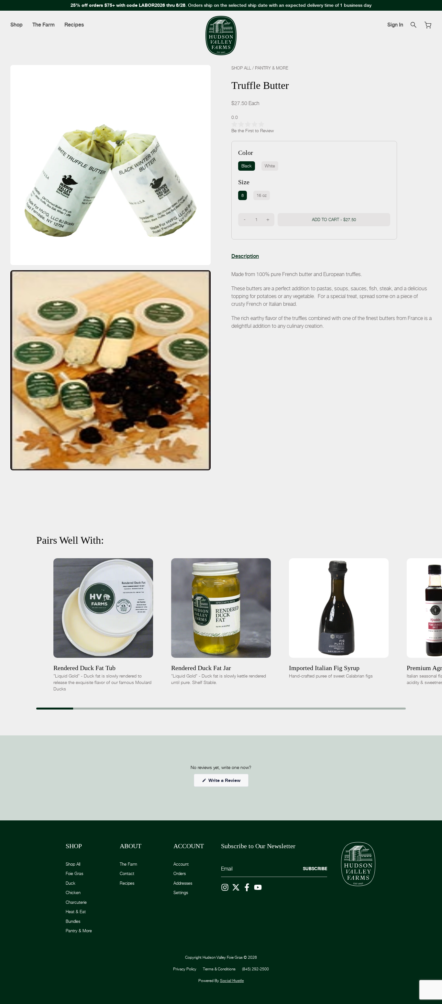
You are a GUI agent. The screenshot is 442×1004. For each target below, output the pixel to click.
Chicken (73, 892)
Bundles (73, 921)
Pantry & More (271, 67)
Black (246, 165)
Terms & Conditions (219, 969)
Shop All (241, 67)
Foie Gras (74, 873)
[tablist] (245, 256)
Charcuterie (76, 902)
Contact (127, 873)
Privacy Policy (184, 969)
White (270, 165)
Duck (70, 883)
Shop (16, 25)
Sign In (395, 25)
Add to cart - (334, 219)
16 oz (262, 195)
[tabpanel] (331, 300)
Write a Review (228, 782)
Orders (179, 873)
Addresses (182, 883)
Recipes (74, 25)
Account (181, 864)
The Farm (43, 25)
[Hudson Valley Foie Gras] (221, 36)
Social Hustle (232, 980)
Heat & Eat (76, 911)
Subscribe (315, 868)
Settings (180, 892)
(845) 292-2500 (255, 969)
